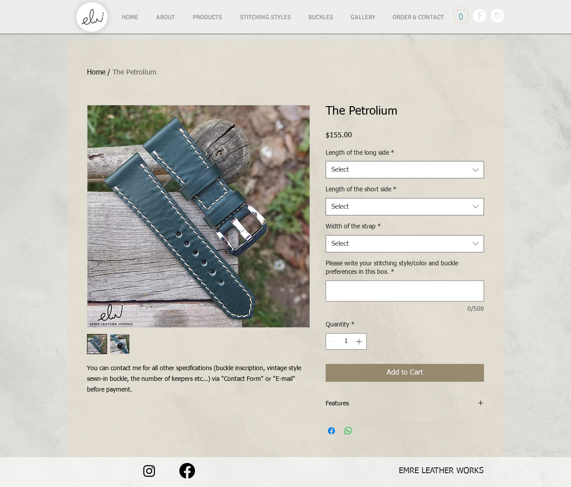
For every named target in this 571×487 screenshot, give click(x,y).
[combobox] (405, 169)
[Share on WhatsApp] (348, 430)
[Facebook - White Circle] (479, 15)
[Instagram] (149, 471)
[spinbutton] (346, 341)
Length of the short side (361, 189)
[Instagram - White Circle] (497, 15)
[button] (461, 14)
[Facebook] (187, 471)
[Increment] (359, 341)
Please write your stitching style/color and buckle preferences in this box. (392, 268)
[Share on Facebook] (331, 430)
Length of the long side (360, 153)
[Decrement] (332, 341)
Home (96, 72)
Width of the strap (353, 226)
